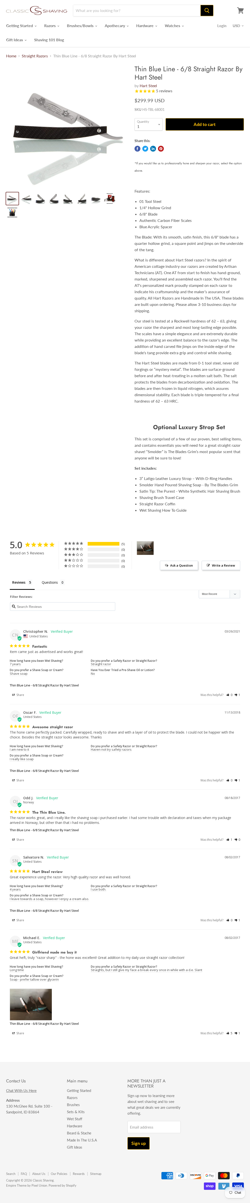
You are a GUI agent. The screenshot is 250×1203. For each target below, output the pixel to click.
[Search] (206, 10)
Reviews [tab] (18, 582)
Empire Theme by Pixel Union (26, 1185)
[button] (229, 695)
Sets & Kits (76, 1112)
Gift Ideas (15, 39)
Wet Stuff (74, 1119)
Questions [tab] (50, 582)
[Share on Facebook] (137, 149)
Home (11, 56)
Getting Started (20, 25)
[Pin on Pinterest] (161, 149)
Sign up (138, 1143)
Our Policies (59, 1174)
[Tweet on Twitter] (145, 149)
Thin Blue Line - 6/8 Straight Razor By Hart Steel (44, 685)
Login (221, 25)
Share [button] (20, 695)
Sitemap (95, 1174)
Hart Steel (148, 85)
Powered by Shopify (62, 1185)
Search (10, 1174)
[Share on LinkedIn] (153, 149)
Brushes (73, 1104)
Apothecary (115, 25)
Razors (50, 25)
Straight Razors (35, 56)
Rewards (79, 1174)
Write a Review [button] (223, 565)
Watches (173, 25)
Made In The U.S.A (82, 1140)
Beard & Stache (79, 1133)
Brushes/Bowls (80, 25)
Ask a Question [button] (181, 565)
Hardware (145, 25)
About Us (38, 1174)
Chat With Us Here (21, 1090)
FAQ (24, 1174)
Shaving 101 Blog (49, 39)
